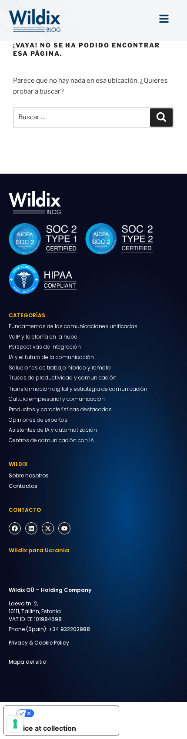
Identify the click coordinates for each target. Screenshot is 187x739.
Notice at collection (43, 728)
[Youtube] (64, 528)
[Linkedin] (31, 528)
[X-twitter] (48, 528)
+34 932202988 (69, 629)
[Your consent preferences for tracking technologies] (15, 723)
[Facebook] (15, 528)
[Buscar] (161, 117)
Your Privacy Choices (70, 713)
